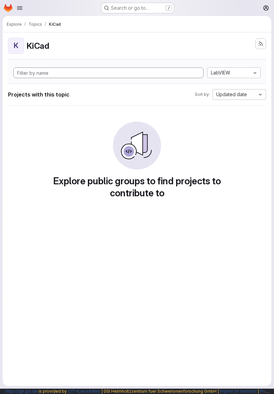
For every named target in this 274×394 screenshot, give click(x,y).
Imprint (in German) (238, 391)
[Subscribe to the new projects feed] (260, 43)
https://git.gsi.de (21, 391)
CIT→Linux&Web (84, 391)
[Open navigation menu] (19, 8)
